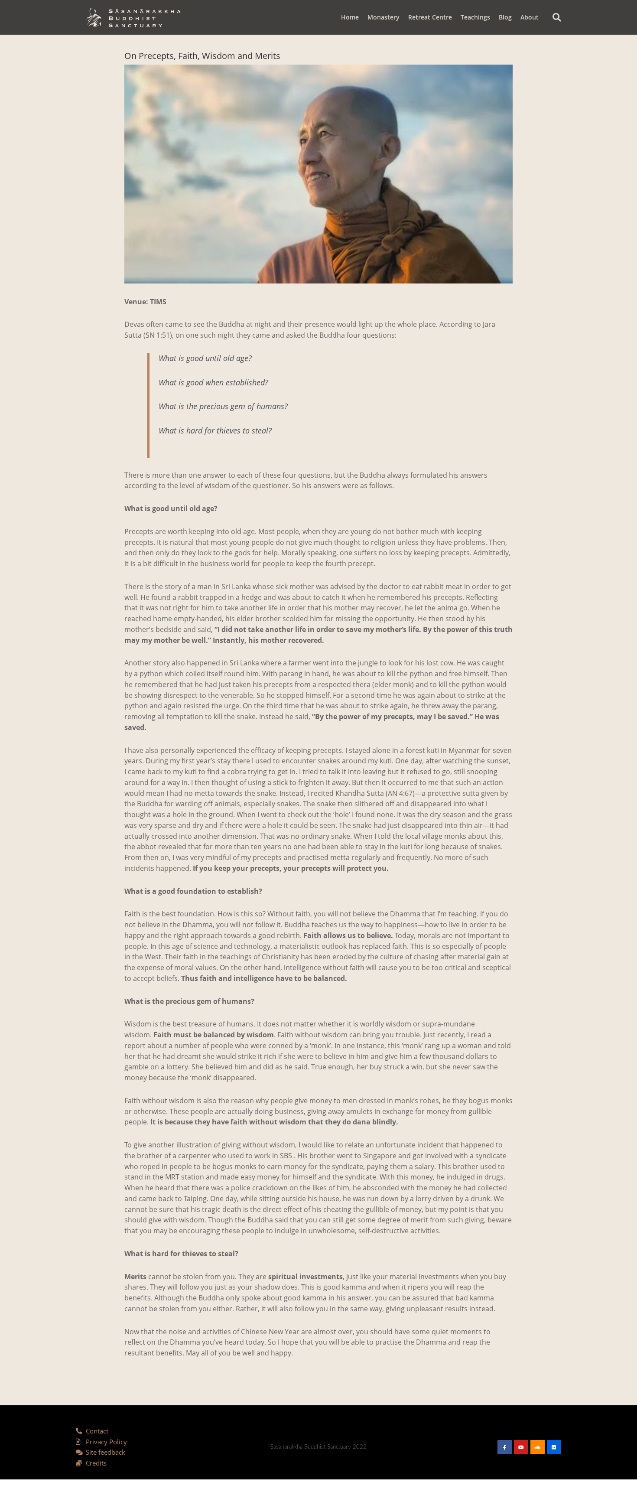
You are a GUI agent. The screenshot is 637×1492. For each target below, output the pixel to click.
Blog (505, 17)
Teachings (475, 17)
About (529, 17)
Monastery (383, 17)
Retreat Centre (430, 17)
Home (350, 17)
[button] (557, 17)
